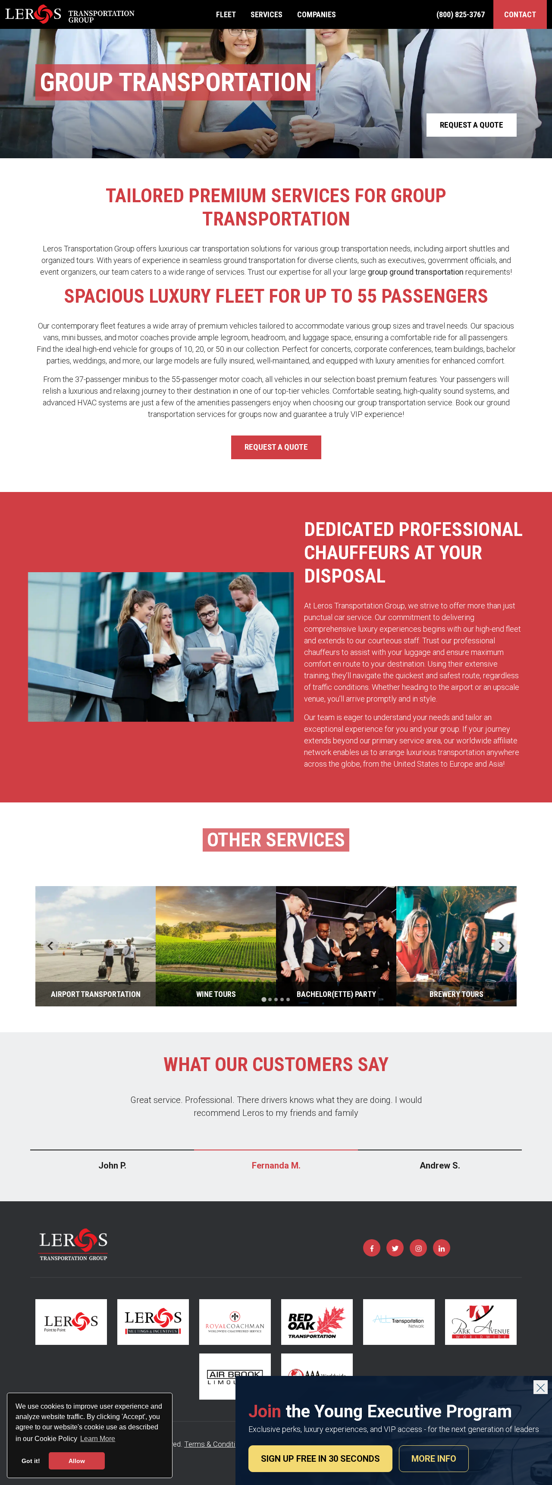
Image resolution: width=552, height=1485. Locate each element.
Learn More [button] (97, 1438)
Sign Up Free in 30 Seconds (320, 1459)
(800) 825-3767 (460, 14)
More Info (433, 1459)
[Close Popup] (540, 1387)
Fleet (226, 14)
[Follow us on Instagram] (418, 1247)
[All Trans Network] (399, 1322)
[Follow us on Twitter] (395, 1247)
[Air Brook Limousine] (235, 1376)
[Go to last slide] (51, 946)
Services (266, 14)
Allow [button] (77, 1460)
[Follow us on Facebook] (371, 1247)
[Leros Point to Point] (71, 1322)
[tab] (263, 999)
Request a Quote (471, 125)
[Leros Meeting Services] (153, 1322)
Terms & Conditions (215, 1444)
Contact (520, 14)
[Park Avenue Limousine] (481, 1322)
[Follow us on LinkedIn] (441, 1247)
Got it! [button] (31, 1460)
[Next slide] (501, 946)
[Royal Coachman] (235, 1322)
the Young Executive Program (380, 1411)
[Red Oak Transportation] (317, 1322)
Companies (316, 14)
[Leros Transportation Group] (70, 14)
